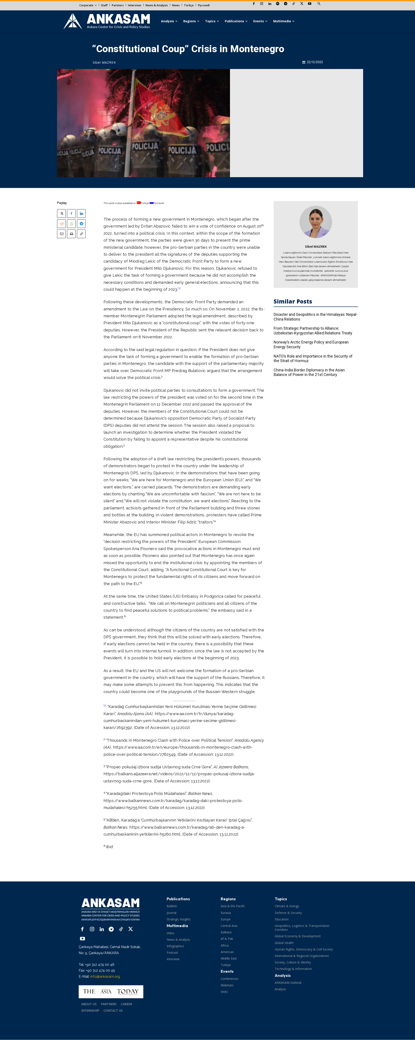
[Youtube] (310, 4)
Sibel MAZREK (104, 62)
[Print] (71, 234)
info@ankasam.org (105, 976)
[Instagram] (262, 4)
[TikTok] (294, 4)
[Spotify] (278, 4)
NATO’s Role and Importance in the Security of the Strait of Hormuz (313, 358)
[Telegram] (286, 4)
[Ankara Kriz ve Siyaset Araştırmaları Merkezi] (106, 21)
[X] (302, 4)
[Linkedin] (270, 4)
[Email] (61, 234)
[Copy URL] (81, 234)
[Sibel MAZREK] (316, 222)
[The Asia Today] (111, 991)
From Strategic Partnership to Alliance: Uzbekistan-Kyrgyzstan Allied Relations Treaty (313, 330)
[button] (319, 4)
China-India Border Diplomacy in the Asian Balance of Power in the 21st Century (309, 372)
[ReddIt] (61, 223)
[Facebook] (254, 4)
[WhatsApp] (71, 223)
